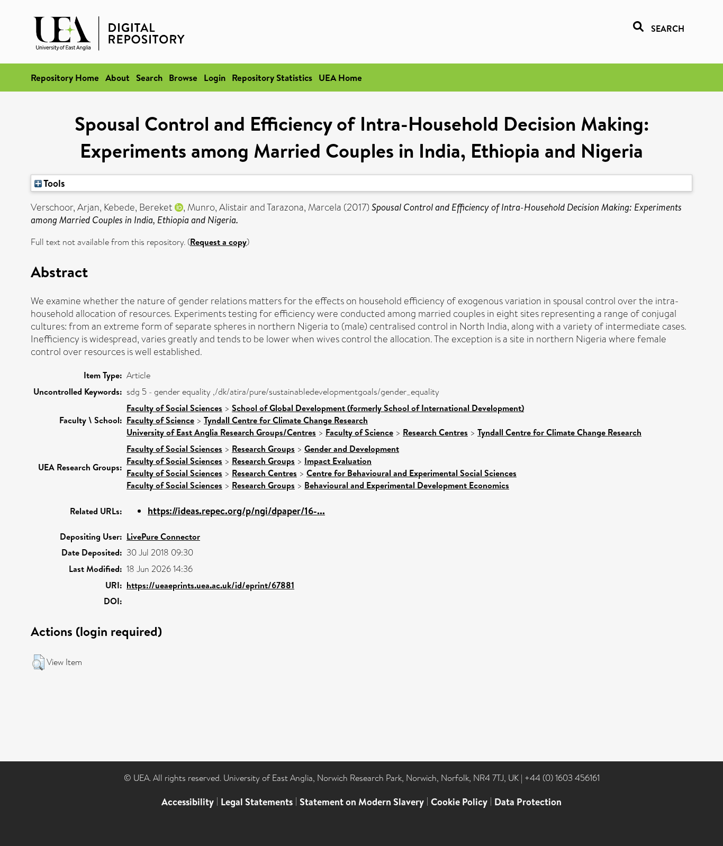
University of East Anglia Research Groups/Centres (221, 432)
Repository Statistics (272, 77)
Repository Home (65, 77)
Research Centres (435, 432)
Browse (183, 77)
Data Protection (528, 801)
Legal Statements (257, 801)
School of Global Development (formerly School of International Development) (378, 408)
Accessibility (187, 801)
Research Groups (263, 448)
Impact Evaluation (338, 461)
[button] (38, 662)
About (117, 77)
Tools (53, 183)
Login (214, 77)
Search (149, 77)
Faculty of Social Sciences (174, 408)
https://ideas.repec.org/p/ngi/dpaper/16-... (236, 510)
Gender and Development (351, 448)
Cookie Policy (459, 801)
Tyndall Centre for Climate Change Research (286, 420)
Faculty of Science (160, 420)
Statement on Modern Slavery (362, 801)
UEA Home (340, 77)
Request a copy (218, 242)
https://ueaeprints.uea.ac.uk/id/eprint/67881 (210, 585)
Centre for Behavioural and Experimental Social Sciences (411, 473)
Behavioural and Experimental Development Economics (406, 485)
